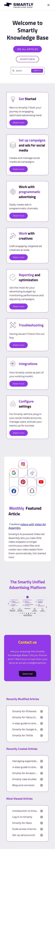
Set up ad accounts (23, 835)
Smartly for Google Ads (25, 729)
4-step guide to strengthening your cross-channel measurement (27, 723)
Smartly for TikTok (22, 735)
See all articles (27, 49)
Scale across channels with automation (27, 829)
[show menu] (48, 5)
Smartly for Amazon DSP (26, 773)
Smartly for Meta (22, 823)
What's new (27, 59)
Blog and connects (23, 785)
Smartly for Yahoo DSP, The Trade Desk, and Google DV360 (27, 717)
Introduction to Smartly (26, 811)
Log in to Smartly (22, 817)
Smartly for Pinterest (24, 711)
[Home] (18, 5)
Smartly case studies (24, 779)
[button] (48, 936)
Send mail (27, 673)
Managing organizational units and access (27, 761)
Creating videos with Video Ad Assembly (27, 526)
